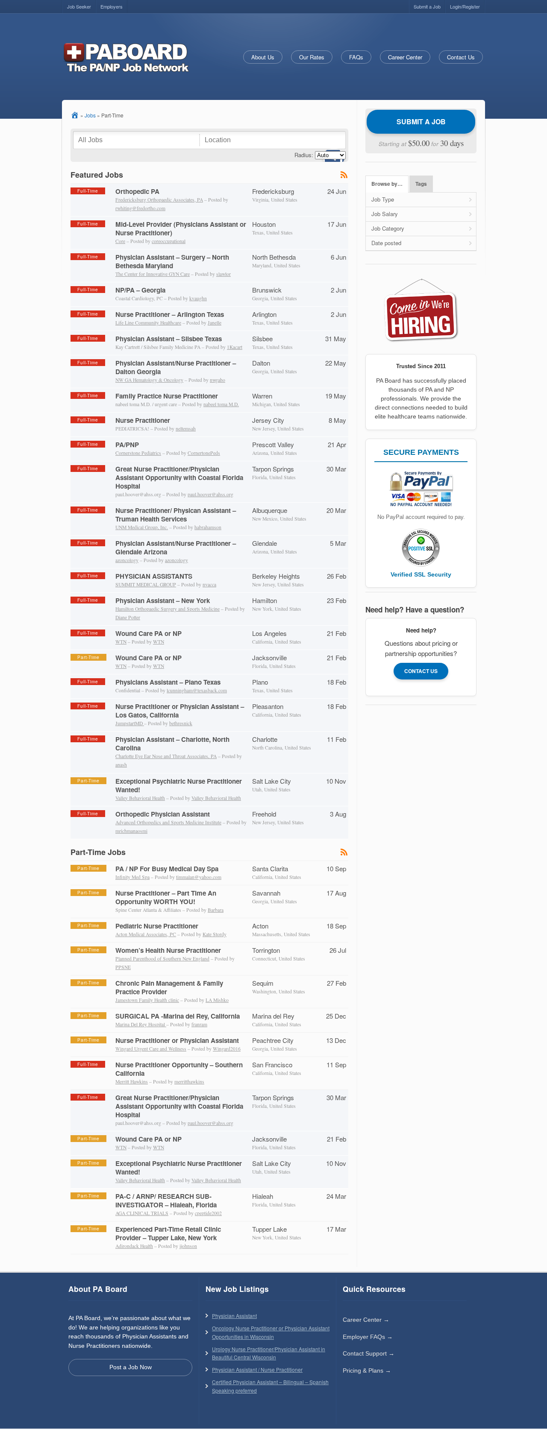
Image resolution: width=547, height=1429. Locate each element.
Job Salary (384, 214)
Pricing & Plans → (367, 1370)
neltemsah (186, 428)
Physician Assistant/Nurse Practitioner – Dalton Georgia (175, 367)
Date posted (386, 243)
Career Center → (366, 1319)
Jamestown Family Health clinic (147, 1000)
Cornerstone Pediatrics (138, 453)
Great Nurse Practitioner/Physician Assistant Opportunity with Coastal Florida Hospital (179, 477)
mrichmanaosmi (131, 831)
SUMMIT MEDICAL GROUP (145, 584)
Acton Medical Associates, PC (145, 934)
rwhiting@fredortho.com (140, 208)
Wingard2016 (227, 1048)
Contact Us (461, 57)
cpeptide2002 (208, 1213)
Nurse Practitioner (142, 420)
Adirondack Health (134, 1246)
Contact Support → (368, 1353)
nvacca (209, 584)
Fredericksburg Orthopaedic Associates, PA (159, 199)
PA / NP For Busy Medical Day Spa (166, 868)
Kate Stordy (214, 934)
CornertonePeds (204, 453)
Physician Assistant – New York (162, 600)
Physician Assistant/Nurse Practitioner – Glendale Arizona (175, 547)
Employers (111, 6)
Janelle (214, 322)
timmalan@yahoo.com (198, 877)
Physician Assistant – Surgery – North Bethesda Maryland (172, 261)
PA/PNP (127, 444)
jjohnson (188, 1246)
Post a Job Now (130, 1367)
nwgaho (217, 380)
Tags (421, 183)
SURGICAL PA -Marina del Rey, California (177, 1016)
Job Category (387, 228)
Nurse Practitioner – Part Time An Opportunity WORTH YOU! (165, 897)
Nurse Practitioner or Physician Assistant (177, 1040)
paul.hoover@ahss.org (210, 494)
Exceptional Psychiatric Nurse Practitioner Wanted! (178, 785)
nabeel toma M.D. (221, 404)
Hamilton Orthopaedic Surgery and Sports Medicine (167, 609)
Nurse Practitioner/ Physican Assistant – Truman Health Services (175, 515)
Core (120, 241)
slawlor (223, 274)
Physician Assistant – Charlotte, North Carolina (172, 744)
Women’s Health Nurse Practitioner (168, 950)
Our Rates (311, 57)
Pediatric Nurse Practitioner (156, 926)
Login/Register (465, 6)
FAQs (356, 57)
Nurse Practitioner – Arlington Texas (169, 314)
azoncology (126, 560)
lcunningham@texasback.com (197, 690)
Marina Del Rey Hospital (140, 1024)
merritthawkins (189, 1081)
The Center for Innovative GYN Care (152, 274)
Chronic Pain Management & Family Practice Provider (169, 987)
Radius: (303, 155)
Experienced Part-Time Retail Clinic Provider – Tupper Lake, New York (168, 1233)
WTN (120, 641)
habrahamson (207, 527)
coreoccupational (168, 241)
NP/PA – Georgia (140, 290)
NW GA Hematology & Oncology (149, 380)
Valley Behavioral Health (140, 798)
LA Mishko (217, 1000)
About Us (262, 57)
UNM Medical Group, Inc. (141, 527)
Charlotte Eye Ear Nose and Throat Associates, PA (166, 756)
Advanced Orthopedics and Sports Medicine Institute (168, 822)
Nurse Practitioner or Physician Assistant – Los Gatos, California (179, 711)
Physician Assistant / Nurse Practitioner (257, 1369)
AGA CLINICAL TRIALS (141, 1213)
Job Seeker (79, 6)
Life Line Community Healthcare (148, 322)
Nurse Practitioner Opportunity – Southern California (179, 1069)
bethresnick (180, 723)
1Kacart (234, 347)
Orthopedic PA (137, 191)
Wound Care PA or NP (148, 633)
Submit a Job (427, 6)
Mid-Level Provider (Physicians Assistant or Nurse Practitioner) (180, 228)
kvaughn (198, 298)
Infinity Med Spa (132, 877)
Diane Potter (127, 617)
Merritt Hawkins (131, 1081)
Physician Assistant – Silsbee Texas (168, 338)
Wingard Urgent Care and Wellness (150, 1048)
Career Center (405, 57)
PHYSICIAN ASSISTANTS (153, 576)
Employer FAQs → (368, 1336)
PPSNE (123, 967)
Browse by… (387, 183)
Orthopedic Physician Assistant (162, 814)
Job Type (382, 199)
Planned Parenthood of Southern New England (162, 958)
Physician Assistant (234, 1315)
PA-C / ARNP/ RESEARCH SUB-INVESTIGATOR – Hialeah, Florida (166, 1200)
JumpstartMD (129, 723)
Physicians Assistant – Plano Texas (168, 682)
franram (199, 1024)
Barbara (216, 910)
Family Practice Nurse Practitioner (166, 396)
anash (121, 764)
